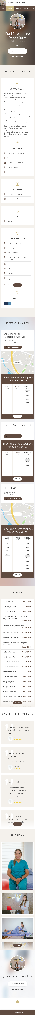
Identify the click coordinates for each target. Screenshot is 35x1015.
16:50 (27, 399)
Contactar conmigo (17, 56)
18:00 (7, 550)
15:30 (27, 395)
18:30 (7, 554)
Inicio (3, 8)
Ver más (17, 285)
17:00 (7, 543)
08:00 (27, 543)
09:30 (27, 554)
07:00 (27, 458)
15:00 (27, 392)
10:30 (27, 561)
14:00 (27, 565)
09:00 (27, 550)
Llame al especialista (14, 347)
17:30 (7, 547)
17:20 (27, 403)
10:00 (27, 558)
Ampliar (17, 362)
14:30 (27, 568)
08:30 (27, 547)
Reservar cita (19, 1012)
